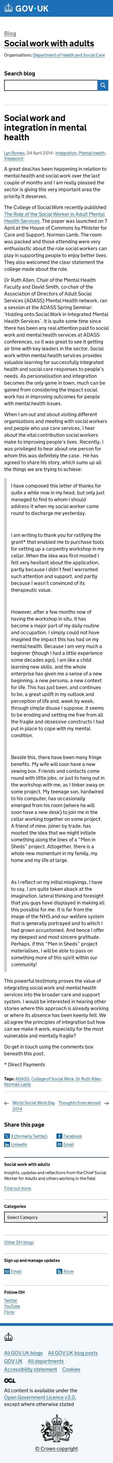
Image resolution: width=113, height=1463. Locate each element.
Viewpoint (13, 158)
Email (68, 1144)
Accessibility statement (30, 1369)
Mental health (92, 153)
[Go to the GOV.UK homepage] (26, 8)
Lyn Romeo (14, 153)
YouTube (12, 1306)
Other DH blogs (19, 1242)
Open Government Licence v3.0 (39, 1397)
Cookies (71, 1369)
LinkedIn (19, 1144)
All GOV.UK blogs (23, 1353)
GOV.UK (13, 1361)
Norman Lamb (17, 1084)
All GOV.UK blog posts (73, 1353)
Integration (66, 153)
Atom (68, 1271)
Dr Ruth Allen (88, 1078)
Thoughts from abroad (79, 1102)
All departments (46, 1361)
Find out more (17, 1188)
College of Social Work (52, 1078)
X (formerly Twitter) (29, 1136)
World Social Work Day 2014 (33, 1105)
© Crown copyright (56, 1448)
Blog (10, 33)
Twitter (10, 1300)
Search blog (19, 73)
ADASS (22, 1078)
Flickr (9, 1312)
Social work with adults (49, 43)
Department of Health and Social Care (69, 55)
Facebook (72, 1136)
